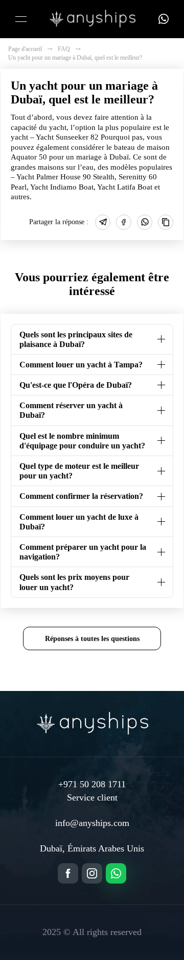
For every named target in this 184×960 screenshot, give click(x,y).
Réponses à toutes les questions (92, 638)
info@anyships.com (92, 823)
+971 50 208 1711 (92, 784)
